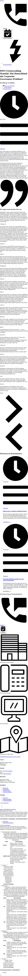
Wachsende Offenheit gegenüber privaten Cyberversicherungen (13, 579)
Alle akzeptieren (15, 970)
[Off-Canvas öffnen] (0, 67)
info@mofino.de (7, 773)
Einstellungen (12, 818)
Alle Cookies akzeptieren (21, 818)
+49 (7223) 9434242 (7, 771)
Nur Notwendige (4, 818)
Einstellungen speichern (6, 970)
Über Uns (5, 797)
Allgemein (2, 148)
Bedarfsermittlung (7, 799)
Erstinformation (6, 790)
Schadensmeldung (7, 800)
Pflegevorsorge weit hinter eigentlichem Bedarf (15, 511)
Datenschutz (6, 789)
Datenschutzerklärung (8, 822)
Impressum (5, 788)
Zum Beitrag (7, 522)
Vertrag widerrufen (7, 792)
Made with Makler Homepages (8, 809)
